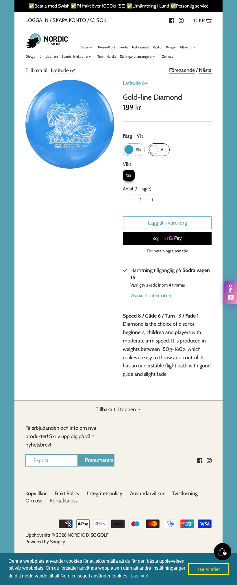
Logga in (37, 20)
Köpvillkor (36, 493)
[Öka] (152, 200)
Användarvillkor (147, 493)
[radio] (134, 149)
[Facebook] (171, 19)
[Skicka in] (92, 21)
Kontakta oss (63, 500)
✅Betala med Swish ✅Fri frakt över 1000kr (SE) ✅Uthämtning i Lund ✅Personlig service (118, 6)
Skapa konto (69, 20)
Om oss (33, 500)
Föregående (182, 70)
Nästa (205, 70)
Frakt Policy (67, 493)
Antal (136, 189)
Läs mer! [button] (139, 575)
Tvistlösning (185, 493)
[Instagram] (181, 19)
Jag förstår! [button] (208, 569)
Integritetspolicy (104, 493)
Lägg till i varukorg (167, 223)
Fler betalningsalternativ (167, 251)
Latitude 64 (63, 70)
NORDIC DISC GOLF (88, 535)
